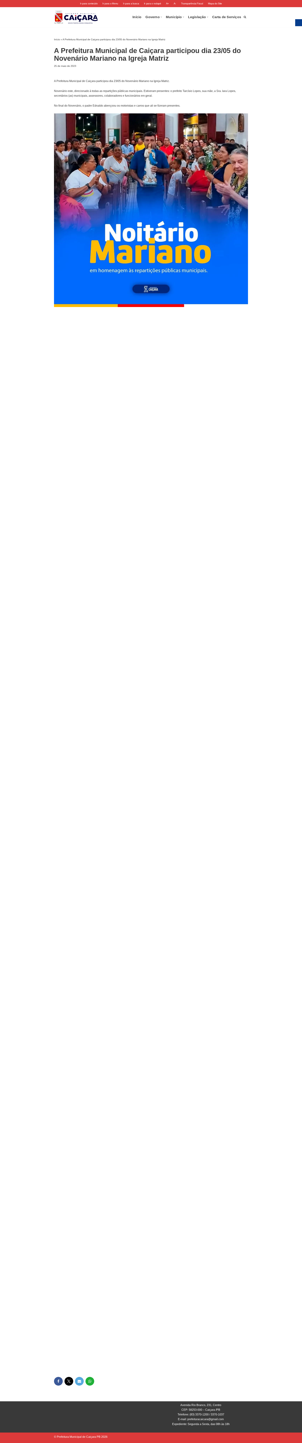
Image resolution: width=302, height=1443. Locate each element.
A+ (167, 3)
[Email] (79, 1381)
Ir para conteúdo (89, 3)
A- (175, 3)
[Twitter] (68, 1381)
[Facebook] (58, 1381)
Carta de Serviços (226, 17)
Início (136, 17)
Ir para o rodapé (152, 3)
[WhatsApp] (89, 1381)
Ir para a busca (131, 3)
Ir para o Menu (110, 3)
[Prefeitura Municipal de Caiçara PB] (76, 17)
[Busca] (245, 17)
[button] (161, 17)
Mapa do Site (215, 3)
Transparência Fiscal (192, 3)
